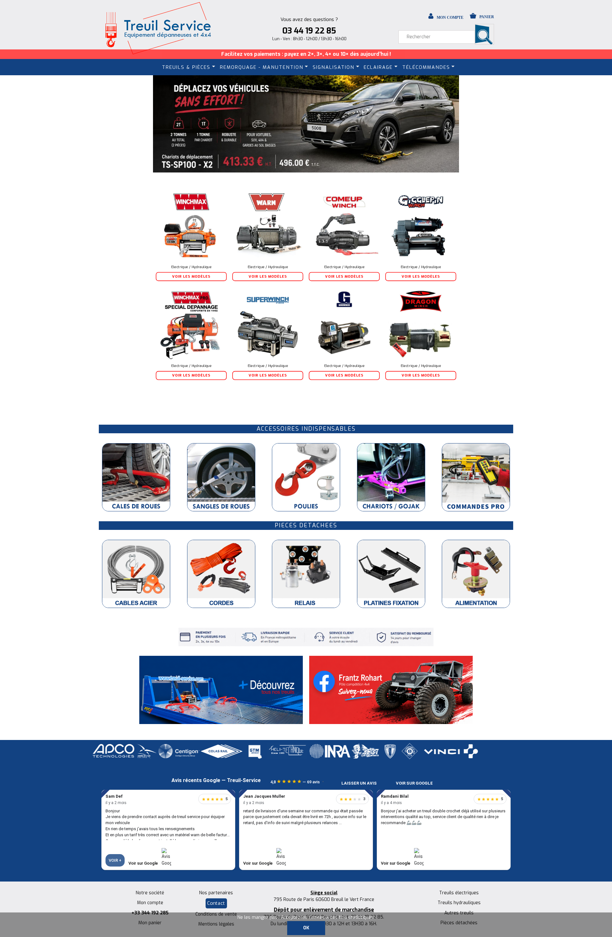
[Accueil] (158, 28)
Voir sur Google (414, 783)
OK (306, 928)
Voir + (115, 860)
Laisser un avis (359, 783)
